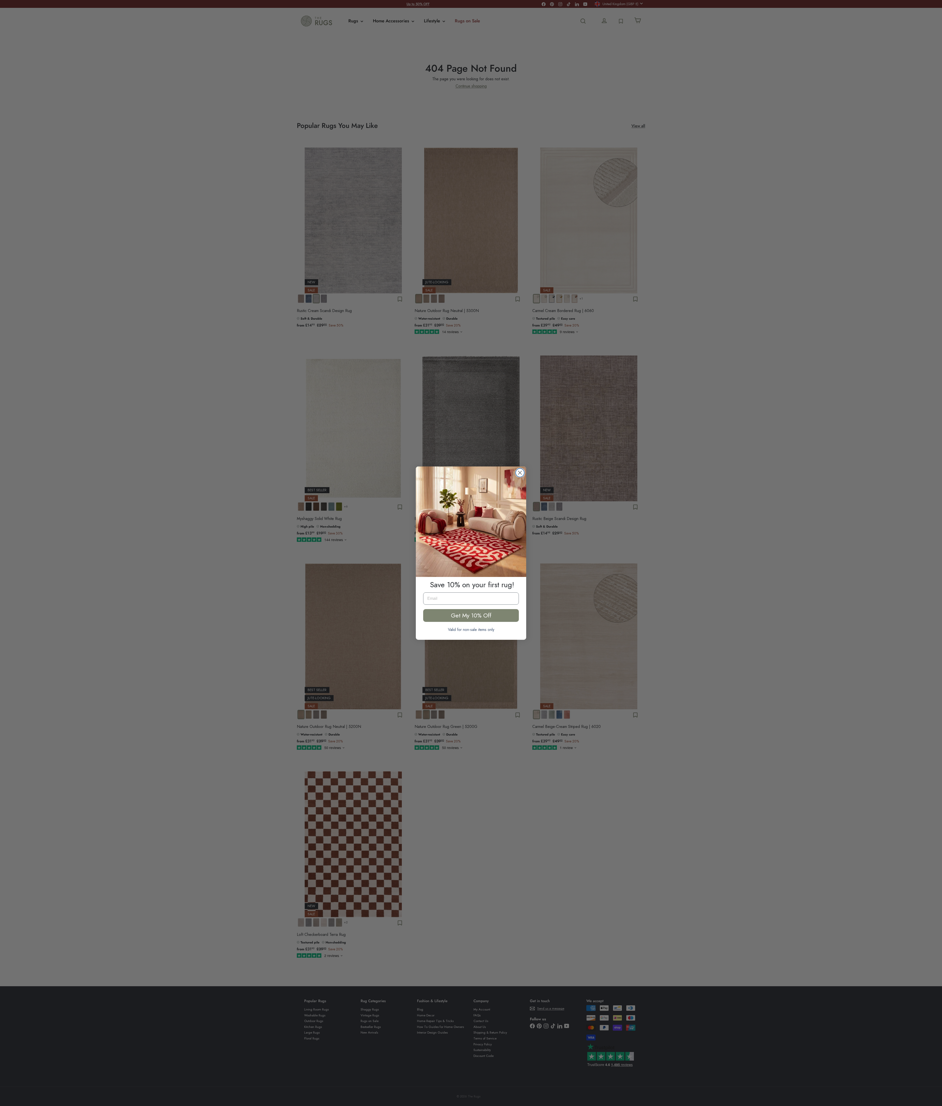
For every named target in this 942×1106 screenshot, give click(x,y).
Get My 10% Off (471, 615)
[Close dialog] (520, 472)
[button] (471, 521)
